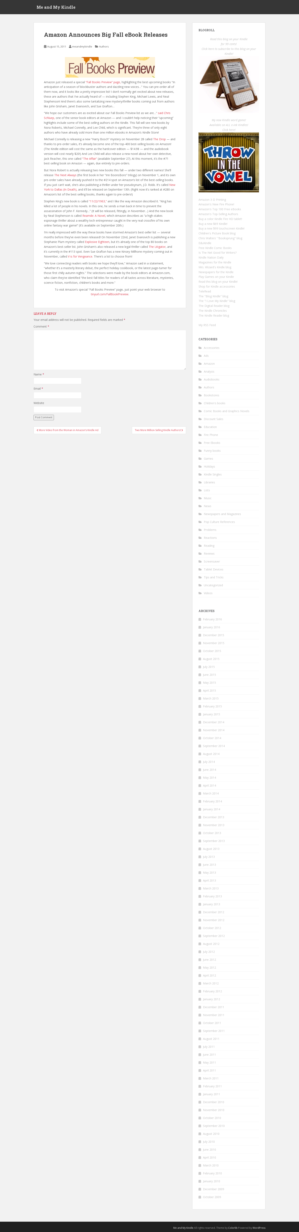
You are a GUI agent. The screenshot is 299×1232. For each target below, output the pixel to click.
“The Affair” (89, 159)
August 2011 (211, 1039)
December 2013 (213, 817)
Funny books (212, 451)
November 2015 (213, 643)
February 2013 (212, 896)
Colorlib (233, 1228)
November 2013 (213, 825)
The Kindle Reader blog (214, 315)
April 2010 (209, 1157)
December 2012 (213, 912)
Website (39, 403)
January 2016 (211, 627)
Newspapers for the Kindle (216, 272)
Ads (206, 356)
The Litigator (157, 247)
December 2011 (213, 1007)
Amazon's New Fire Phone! (216, 204)
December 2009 (213, 1189)
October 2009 (212, 1197)
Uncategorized (213, 585)
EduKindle (205, 243)
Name (39, 374)
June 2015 (209, 675)
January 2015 (211, 714)
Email (38, 388)
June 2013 (209, 865)
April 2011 (209, 1070)
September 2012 (214, 936)
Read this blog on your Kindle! (218, 281)
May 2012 (209, 967)
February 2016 (212, 619)
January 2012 (211, 999)
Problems (210, 530)
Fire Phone (211, 435)
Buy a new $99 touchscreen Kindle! (221, 228)
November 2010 (213, 1110)
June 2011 (209, 1054)
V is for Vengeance (80, 256)
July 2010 (209, 1142)
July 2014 (209, 762)
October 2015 (212, 651)
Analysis (209, 371)
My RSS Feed (207, 325)
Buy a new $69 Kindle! (213, 224)
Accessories (211, 348)
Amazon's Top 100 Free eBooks (220, 209)
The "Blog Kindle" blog (213, 296)
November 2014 (213, 730)
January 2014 (211, 809)
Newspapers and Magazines (222, 514)
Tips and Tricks (214, 577)
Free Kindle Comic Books (215, 248)
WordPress (259, 1228)
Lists (207, 490)
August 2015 (211, 659)
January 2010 (211, 1181)
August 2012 (211, 944)
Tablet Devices (213, 569)
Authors (104, 46)
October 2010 (212, 1118)
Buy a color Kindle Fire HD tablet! (220, 219)
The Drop (159, 139)
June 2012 (209, 959)
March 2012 (211, 983)
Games (208, 458)
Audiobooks (211, 379)
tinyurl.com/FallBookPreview (109, 294)
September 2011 (214, 1031)
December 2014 (213, 722)
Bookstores (211, 395)
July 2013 (209, 857)
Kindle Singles (213, 474)
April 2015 (209, 690)
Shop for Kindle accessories (217, 286)
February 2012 (212, 991)
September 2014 (214, 746)
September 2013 (214, 841)
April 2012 (209, 975)
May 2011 (209, 1062)
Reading (209, 546)
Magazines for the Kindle (215, 262)
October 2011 (212, 1023)
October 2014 (212, 738)
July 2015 (209, 667)
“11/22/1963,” (98, 201)
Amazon (209, 363)
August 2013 (211, 849)
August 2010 (211, 1134)
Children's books (214, 403)
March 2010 (211, 1165)
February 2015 (212, 706)
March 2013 (211, 888)
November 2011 (213, 1015)
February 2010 (212, 1173)
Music (208, 498)
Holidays (209, 466)
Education (210, 427)
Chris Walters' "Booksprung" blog (220, 238)
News (207, 506)
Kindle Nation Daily (211, 257)
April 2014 (209, 785)
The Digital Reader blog (214, 306)
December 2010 (213, 1102)
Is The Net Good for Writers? (218, 252)
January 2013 (211, 904)
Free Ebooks (212, 443)
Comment (41, 326)
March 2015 (211, 698)
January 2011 (211, 1094)
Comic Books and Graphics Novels (226, 411)
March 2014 (211, 793)
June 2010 (209, 1149)
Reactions (210, 538)
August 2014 (211, 754)
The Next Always (65, 175)
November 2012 (213, 920)
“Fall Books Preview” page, (103, 82)
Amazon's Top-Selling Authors (218, 214)
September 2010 (214, 1126)
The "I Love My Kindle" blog (217, 301)
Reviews (209, 553)
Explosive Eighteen (97, 242)
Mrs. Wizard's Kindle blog (215, 267)
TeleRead (205, 291)
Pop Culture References (219, 522)
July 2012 (209, 952)
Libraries (209, 482)
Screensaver (212, 561)
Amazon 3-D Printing (212, 200)
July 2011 (209, 1047)
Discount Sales (213, 419)
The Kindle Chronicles (213, 311)
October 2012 (212, 928)
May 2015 (209, 682)
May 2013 (209, 872)
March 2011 (211, 1078)
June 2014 (209, 770)
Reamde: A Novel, (94, 216)
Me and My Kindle (56, 7)
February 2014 (212, 801)
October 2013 (212, 833)
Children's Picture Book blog (217, 233)
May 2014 (209, 777)
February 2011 (212, 1086)
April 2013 (209, 880)
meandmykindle (82, 46)
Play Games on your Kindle (216, 277)
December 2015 (213, 635)
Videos (208, 593)
